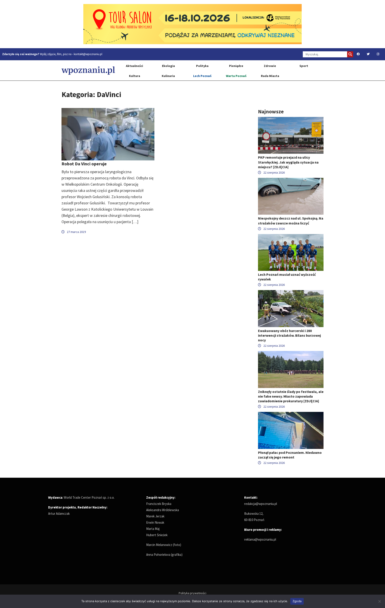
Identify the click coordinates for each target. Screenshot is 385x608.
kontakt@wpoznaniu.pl (88, 54)
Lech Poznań (202, 76)
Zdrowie (270, 66)
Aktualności (134, 66)
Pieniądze (236, 66)
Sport (303, 66)
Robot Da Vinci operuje (84, 163)
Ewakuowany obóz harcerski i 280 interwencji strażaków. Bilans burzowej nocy (289, 335)
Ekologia (168, 66)
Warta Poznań (236, 76)
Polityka (202, 66)
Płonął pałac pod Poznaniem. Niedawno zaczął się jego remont (290, 454)
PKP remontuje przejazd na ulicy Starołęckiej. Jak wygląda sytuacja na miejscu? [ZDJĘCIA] (288, 162)
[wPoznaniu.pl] (88, 70)
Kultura (134, 76)
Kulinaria (168, 76)
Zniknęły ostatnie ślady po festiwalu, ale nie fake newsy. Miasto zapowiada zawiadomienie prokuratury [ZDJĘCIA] (291, 396)
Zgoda (297, 601)
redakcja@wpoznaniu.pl (260, 504)
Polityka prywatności (192, 593)
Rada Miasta (270, 76)
